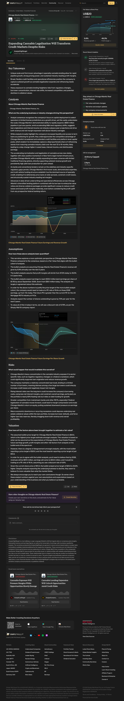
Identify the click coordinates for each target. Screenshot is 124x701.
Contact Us (105, 659)
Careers (104, 662)
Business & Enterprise (108, 676)
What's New (86, 665)
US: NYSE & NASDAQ (12, 649)
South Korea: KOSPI (12, 671)
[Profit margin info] (110, 41)
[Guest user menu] (116, 3)
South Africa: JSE (11, 665)
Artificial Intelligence (31, 665)
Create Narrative (71, 497)
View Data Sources (88, 636)
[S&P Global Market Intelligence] (89, 623)
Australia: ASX (10, 655)
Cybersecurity (29, 671)
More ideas (28, 675)
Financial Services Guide (90, 697)
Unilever (47, 659)
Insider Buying (29, 655)
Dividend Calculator (70, 659)
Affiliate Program (107, 673)
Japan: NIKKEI (10, 668)
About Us (104, 655)
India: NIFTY (9, 659)
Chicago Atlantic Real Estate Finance (26, 574)
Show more (75, 53)
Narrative (10, 61)
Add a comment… (16, 523)
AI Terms (109, 694)
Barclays (47, 675)
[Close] (76, 507)
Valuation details (99, 45)
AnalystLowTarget (19, 598)
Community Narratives (89, 662)
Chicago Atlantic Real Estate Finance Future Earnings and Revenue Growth (38, 243)
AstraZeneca (48, 649)
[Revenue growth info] (95, 41)
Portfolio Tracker (69, 649)
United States (19, 11)
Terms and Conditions (89, 694)
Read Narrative (24, 602)
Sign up (111, 3)
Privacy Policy (101, 694)
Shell (45, 655)
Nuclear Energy (30, 659)
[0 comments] (56, 38)
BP (45, 671)
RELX (46, 668)
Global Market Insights (89, 652)
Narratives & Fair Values (71, 655)
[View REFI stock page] (10, 19)
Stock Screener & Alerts (71, 652)
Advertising (105, 652)
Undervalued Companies (32, 649)
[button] (10, 52)
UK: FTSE (9, 652)
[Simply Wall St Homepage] (14, 3)
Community (12, 11)
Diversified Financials (30, 11)
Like (51, 39)
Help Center (105, 666)
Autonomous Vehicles (32, 662)
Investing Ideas (87, 659)
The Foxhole (86, 655)
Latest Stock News (88, 649)
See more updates (99, 89)
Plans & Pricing (106, 649)
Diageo (46, 662)
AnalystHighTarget (20, 51)
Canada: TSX (10, 662)
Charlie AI (105, 679)
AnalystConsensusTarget (51, 598)
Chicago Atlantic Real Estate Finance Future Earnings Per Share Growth (36, 358)
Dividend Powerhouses (32, 652)
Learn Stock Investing (108, 670)
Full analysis (99, 145)
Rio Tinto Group (49, 665)
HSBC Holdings (49, 652)
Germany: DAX (10, 675)
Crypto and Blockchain (32, 668)
